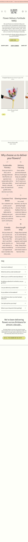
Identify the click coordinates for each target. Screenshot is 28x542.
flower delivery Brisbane (18, 34)
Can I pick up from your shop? (8, 303)
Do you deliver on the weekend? (9, 292)
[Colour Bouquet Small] (12, 95)
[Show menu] (1, 11)
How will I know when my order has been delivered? (11, 297)
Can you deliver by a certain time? (9, 287)
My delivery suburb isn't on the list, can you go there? (12, 282)
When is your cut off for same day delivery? (12, 276)
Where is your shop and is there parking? (11, 308)
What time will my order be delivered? (10, 272)
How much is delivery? (7, 267)
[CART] (25, 11)
